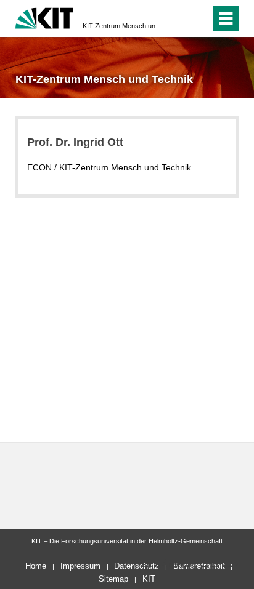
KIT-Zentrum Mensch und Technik (123, 26)
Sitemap (113, 578)
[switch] (179, 18)
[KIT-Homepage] (44, 17)
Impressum (80, 566)
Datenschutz (136, 566)
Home (35, 566)
